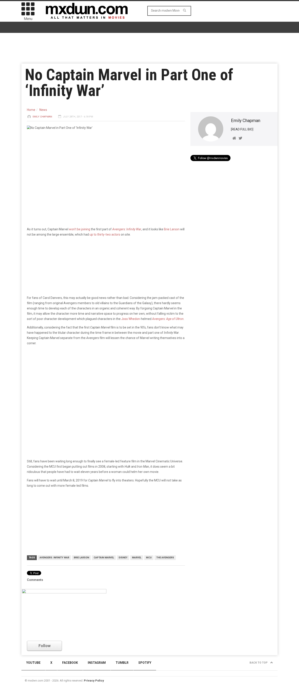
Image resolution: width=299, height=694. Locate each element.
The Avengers (165, 557)
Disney (123, 557)
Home (31, 110)
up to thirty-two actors (105, 234)
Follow (45, 645)
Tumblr (122, 662)
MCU (149, 557)
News (43, 110)
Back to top (259, 662)
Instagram (97, 662)
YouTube (33, 662)
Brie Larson (171, 229)
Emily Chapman (42, 116)
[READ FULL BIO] (242, 129)
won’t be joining (79, 229)
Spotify (144, 662)
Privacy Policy (94, 680)
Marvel (136, 557)
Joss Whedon (130, 319)
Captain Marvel (104, 557)
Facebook (70, 662)
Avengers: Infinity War (126, 229)
